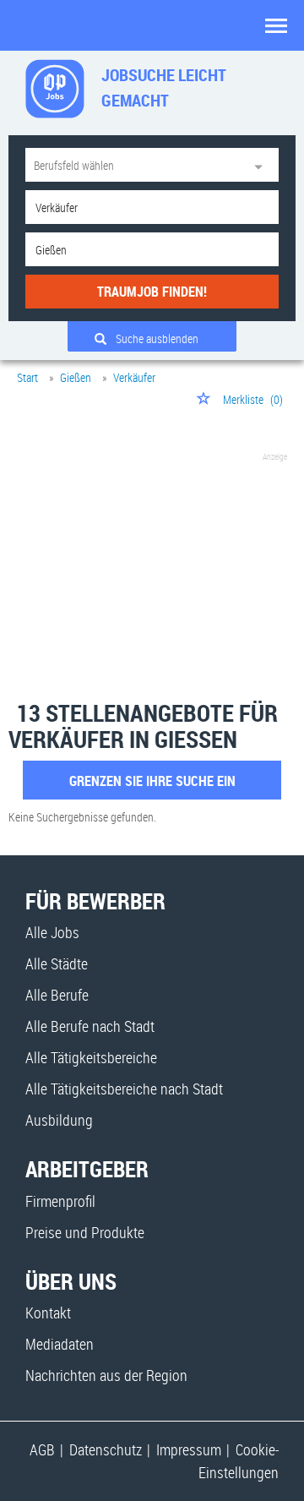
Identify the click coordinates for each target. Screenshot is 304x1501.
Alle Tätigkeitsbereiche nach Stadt (124, 1088)
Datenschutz (105, 1449)
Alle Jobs (52, 932)
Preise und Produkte (84, 1232)
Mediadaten (59, 1344)
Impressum (188, 1449)
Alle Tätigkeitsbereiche (91, 1057)
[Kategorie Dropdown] (262, 165)
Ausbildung (59, 1120)
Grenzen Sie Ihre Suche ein (152, 781)
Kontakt (48, 1312)
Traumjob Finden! (152, 291)
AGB (42, 1449)
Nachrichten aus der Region (106, 1375)
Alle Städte (56, 963)
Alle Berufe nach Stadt (90, 1026)
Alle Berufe (57, 995)
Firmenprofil (60, 1201)
